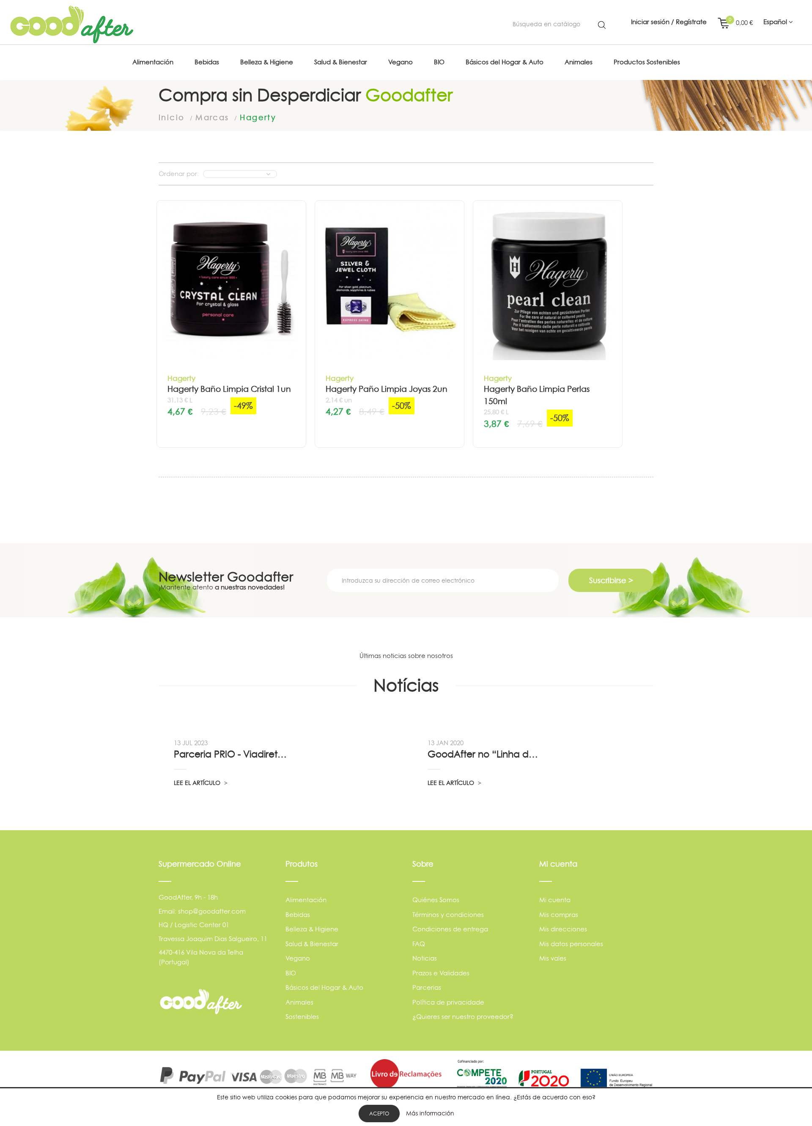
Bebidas (297, 915)
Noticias (424, 958)
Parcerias (426, 987)
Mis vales (552, 958)
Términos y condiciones (448, 915)
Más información (430, 1113)
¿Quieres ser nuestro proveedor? (462, 1017)
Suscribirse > (611, 580)
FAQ (418, 944)
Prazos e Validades (440, 973)
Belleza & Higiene (311, 929)
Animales (299, 1002)
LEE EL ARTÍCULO (198, 782)
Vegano (297, 958)
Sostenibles (302, 1017)
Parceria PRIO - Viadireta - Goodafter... (231, 754)
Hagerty (181, 378)
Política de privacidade (448, 1002)
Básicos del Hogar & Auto (324, 987)
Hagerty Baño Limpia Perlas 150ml (537, 395)
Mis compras (558, 915)
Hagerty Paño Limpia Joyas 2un (386, 389)
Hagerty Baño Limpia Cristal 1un (229, 389)
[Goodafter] (71, 24)
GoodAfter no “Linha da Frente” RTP (485, 754)
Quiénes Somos (435, 900)
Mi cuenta (555, 900)
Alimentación (305, 900)
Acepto (379, 1113)
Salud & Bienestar (311, 944)
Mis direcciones (563, 929)
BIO (290, 973)
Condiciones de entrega (450, 929)
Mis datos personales (571, 944)
